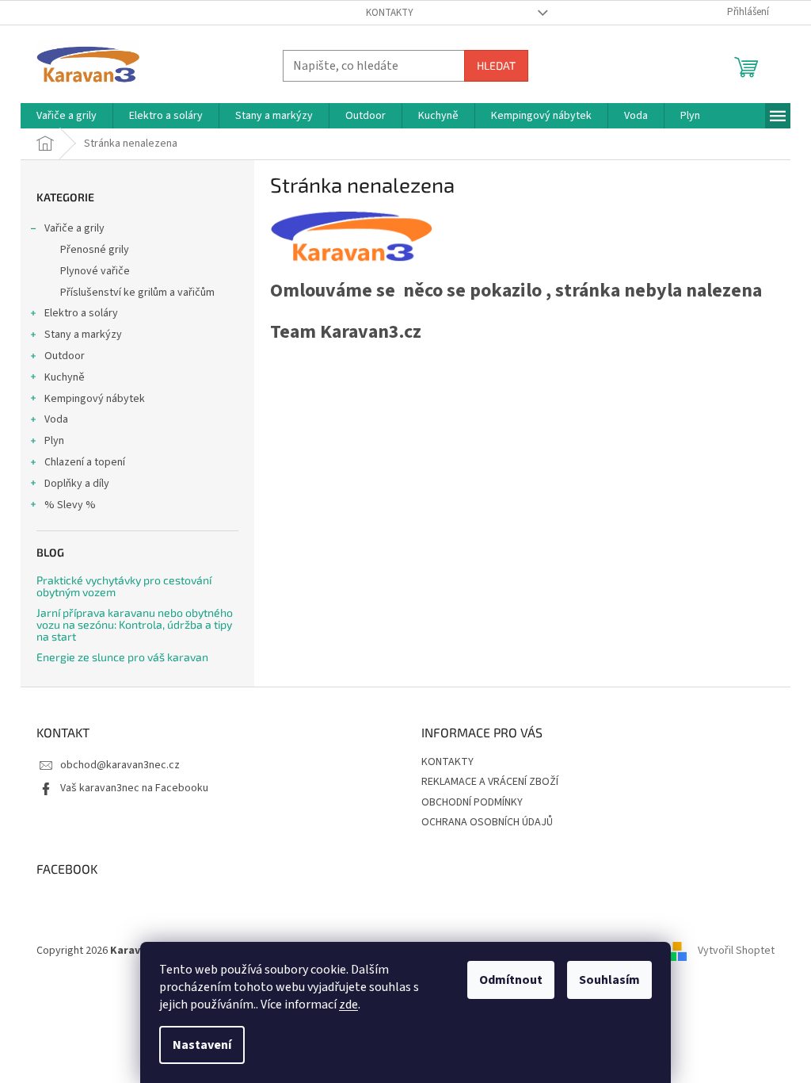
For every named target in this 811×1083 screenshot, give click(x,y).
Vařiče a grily (74, 228)
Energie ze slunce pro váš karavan (122, 657)
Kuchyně (64, 377)
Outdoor (64, 356)
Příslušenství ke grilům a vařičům (137, 292)
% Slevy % (70, 505)
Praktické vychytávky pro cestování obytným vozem (123, 586)
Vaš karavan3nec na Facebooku (134, 788)
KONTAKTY (389, 13)
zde (348, 1004)
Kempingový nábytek (94, 399)
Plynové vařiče (95, 271)
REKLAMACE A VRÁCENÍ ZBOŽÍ (489, 782)
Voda (56, 419)
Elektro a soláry (81, 313)
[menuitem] (66, 115)
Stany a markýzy (83, 335)
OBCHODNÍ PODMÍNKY (472, 802)
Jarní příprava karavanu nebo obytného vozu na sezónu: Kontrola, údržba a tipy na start (134, 625)
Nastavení (202, 1045)
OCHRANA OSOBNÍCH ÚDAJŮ (487, 822)
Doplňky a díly (76, 484)
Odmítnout (511, 980)
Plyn (54, 441)
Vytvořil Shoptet (736, 951)
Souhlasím (609, 980)
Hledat (496, 65)
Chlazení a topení (84, 462)
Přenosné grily (94, 250)
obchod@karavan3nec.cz (120, 765)
